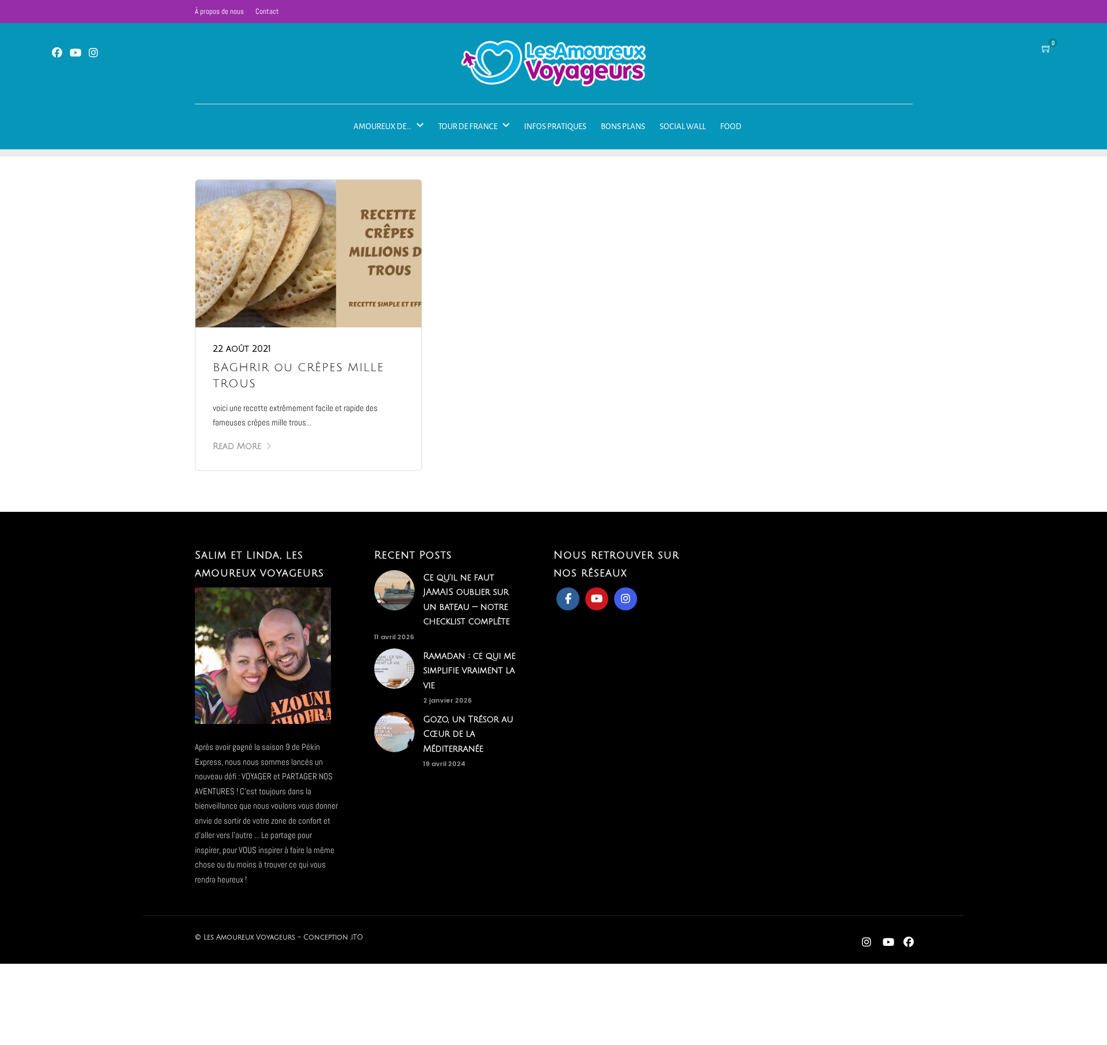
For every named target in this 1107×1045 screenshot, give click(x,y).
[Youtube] (75, 53)
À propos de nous (219, 11)
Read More (237, 446)
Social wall (683, 126)
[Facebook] (567, 598)
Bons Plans (623, 126)
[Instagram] (93, 53)
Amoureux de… (382, 126)
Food (730, 126)
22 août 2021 (242, 348)
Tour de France (468, 126)
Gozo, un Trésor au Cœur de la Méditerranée (468, 734)
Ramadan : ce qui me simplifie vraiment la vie (469, 670)
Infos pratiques (555, 126)
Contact (267, 11)
